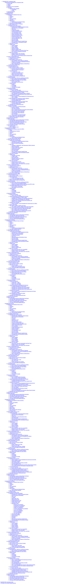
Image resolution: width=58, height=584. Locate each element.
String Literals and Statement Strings (18, 21)
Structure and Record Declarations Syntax (19, 237)
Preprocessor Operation (11, 88)
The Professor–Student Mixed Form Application (18, 216)
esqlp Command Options (16, 560)
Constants (13, 318)
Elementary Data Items (16, 155)
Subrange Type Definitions (19, 506)
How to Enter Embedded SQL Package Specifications (21, 385)
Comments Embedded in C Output (18, 92)
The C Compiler (15, 97)
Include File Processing (14, 89)
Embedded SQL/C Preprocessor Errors (16, 104)
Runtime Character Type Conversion (18, 54)
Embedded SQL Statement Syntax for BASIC (15, 400)
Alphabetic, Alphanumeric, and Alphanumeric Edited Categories (23, 145)
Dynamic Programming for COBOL (13, 173)
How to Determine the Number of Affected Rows (21, 63)
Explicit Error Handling (16, 62)
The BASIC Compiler (16, 461)
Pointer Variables (15, 47)
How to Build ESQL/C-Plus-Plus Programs (17, 115)
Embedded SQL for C (9, 13)
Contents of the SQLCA (14, 58)
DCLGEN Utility (15, 39)
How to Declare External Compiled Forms (19, 41)
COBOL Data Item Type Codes (17, 177)
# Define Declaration (15, 29)
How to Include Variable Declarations (18, 376)
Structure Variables (15, 48)
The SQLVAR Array (13, 70)
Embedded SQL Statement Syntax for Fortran (15, 220)
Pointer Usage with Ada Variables (18, 361)
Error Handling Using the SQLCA (16, 59)
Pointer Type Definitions (18, 507)
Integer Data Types (15, 319)
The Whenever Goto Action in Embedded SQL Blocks (21, 351)
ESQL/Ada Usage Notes (16, 367)
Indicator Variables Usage (16, 49)
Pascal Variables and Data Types (13, 492)
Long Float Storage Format (16, 321)
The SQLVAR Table (13, 176)
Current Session (12, 125)
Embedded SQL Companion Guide (9, 1)
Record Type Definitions (18, 510)
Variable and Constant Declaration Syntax (19, 416)
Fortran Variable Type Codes (17, 265)
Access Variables (15, 340)
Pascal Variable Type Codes (17, 545)
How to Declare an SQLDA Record (16, 175)
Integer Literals (12, 408)
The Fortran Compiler (16, 292)
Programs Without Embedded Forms (18, 99)
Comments (11, 19)
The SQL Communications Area (13, 56)
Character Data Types (16, 502)
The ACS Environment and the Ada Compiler (20, 384)
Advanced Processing (11, 76)
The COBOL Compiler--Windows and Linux (18, 205)
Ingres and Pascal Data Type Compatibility (19, 529)
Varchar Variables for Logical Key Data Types (20, 50)
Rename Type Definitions (18, 504)
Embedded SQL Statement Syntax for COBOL (15, 128)
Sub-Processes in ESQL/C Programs (16, 23)
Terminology (14, 9)
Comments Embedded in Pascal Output (19, 569)
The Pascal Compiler (15, 561)
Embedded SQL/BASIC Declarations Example (20, 419)
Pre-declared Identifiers (16, 514)
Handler (13, 84)
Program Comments (15, 107)
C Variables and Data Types (12, 24)
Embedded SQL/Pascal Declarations (16, 493)
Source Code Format (13, 204)
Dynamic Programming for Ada (13, 355)
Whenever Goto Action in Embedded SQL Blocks (21, 169)
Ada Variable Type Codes (16, 359)
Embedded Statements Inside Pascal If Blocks (20, 570)
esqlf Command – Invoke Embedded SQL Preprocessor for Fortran (24, 291)
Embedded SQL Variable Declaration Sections (20, 26)
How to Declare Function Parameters (18, 110)
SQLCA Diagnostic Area (14, 126)
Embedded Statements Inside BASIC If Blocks (20, 470)
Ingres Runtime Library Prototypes (18, 112)
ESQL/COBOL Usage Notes (17, 186)
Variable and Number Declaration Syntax (19, 323)
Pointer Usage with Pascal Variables (18, 546)
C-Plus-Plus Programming (12, 105)
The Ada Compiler (15, 387)
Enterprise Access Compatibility (13, 6)
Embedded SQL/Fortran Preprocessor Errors (17, 295)
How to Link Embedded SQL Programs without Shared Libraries (23, 390)
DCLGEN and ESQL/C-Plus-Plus (18, 111)
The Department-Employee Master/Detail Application (19, 119)
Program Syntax (15, 515)
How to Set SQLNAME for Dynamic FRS (17, 75)
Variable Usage (12, 44)
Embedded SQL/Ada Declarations (16, 314)
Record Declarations (15, 149)
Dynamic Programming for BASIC (13, 440)
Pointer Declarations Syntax (17, 34)
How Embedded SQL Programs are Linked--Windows (19, 98)
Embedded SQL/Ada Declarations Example (19, 334)
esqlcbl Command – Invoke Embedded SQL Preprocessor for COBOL (24, 203)
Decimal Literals (12, 410)
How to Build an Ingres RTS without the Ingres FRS (21, 208)
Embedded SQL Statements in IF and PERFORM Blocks (22, 198)
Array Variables (14, 46)
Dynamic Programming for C (12, 65)
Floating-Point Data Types (16, 500)
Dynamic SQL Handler (16, 87)
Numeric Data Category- (16, 148)
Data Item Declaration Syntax (17, 142)
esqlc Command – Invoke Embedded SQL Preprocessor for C (23, 96)
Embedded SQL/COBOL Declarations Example (20, 152)
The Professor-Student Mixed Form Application (18, 121)
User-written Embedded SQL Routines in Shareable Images (22, 465)
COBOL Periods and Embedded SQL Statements (20, 199)
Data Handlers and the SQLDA (17, 187)
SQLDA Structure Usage (14, 66)
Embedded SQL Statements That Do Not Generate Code (22, 200)
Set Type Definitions (17, 512)
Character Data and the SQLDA (17, 72)
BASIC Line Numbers (14, 402)
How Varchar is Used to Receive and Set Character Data (22, 55)
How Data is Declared (16, 108)
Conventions (9, 7)
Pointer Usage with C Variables (17, 74)
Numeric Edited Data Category (17, 147)
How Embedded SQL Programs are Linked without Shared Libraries (24, 464)
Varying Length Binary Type (17, 38)
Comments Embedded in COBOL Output (19, 197)
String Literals (12, 20)
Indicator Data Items (15, 146)
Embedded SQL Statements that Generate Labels (20, 288)
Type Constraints (15, 325)
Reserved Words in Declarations (17, 27)
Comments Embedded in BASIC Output (19, 469)
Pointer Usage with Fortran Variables (18, 266)
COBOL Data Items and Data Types (13, 139)
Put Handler (14, 85)
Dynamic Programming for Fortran (13, 261)
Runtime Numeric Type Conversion (18, 53)
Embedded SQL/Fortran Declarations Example (20, 241)
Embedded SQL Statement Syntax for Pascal (15, 482)
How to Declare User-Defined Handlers (19, 78)
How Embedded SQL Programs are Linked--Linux (19, 101)
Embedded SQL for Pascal (9, 481)
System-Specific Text (11, 11)
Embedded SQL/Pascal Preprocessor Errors (17, 572)
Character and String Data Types (17, 322)
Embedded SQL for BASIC (10, 399)
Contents (8, 5)
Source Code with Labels (16, 90)
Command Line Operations (14, 95)
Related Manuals (10, 12)
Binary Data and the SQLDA (17, 73)
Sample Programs (13, 83)
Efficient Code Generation (16, 201)
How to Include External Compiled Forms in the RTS (21, 210)
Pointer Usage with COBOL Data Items (17, 178)
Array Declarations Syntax (16, 33)
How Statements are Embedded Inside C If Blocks (21, 93)
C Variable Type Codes (16, 71)
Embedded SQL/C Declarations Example (19, 42)
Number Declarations (15, 327)
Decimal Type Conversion (16, 161)
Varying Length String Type (17, 37)
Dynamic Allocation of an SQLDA (18, 68)
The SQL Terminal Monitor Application (17, 122)
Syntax (13, 10)
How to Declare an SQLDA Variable (16, 67)
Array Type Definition (18, 509)
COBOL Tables (14, 156)
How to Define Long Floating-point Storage (20, 386)
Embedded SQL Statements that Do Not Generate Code (22, 94)
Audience (9, 4)
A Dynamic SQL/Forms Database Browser (17, 123)
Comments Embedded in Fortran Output (19, 286)
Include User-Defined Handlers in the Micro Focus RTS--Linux (23, 184)
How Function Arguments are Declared (19, 51)
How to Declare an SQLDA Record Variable (18, 357)
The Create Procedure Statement (15, 22)
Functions (13, 517)
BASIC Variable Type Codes (17, 444)
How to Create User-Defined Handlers (19, 114)
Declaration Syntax (15, 503)
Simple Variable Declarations (17, 324)
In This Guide (9, 3)
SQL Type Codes (15, 360)
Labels (11, 17)
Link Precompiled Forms (16, 100)
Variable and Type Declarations (15, 25)
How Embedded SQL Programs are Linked (17, 293)
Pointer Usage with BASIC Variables (18, 446)
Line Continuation (13, 18)
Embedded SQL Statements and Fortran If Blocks (21, 287)
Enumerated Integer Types (16, 36)
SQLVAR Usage (13, 443)
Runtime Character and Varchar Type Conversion (20, 163)
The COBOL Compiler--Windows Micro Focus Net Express (22, 206)
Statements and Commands (14, 8)
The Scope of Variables (14, 43)
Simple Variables (15, 45)
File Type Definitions (18, 511)
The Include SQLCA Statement (15, 57)
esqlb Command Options (16, 460)
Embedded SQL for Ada (9, 303)
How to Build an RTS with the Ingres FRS (19, 209)
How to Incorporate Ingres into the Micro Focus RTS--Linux (20, 207)
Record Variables (15, 339)
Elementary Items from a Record (17, 158)
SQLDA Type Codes (15, 445)
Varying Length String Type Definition (21, 508)
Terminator (11, 16)
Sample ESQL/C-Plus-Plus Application (17, 116)
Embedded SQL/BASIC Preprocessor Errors (18, 472)
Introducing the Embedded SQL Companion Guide (14, 2)
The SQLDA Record (13, 356)
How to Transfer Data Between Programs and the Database (22, 109)
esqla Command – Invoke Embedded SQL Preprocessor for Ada (23, 383)
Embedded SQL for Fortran (10, 219)
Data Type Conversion (14, 52)
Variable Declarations (13, 412)
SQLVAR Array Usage (14, 264)
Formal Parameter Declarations (17, 326)
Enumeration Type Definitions (19, 505)
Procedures (14, 516)
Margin (11, 15)
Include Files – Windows (16, 283)
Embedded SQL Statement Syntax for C (14, 14)
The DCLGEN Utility (16, 513)
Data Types (14, 28)
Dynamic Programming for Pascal (13, 541)
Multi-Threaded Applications (12, 124)
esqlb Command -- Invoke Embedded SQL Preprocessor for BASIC (24, 459)
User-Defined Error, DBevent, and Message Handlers (19, 77)
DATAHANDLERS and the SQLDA (18, 273)
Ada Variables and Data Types (12, 313)
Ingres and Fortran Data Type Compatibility (19, 249)
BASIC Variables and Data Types (13, 411)
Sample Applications (11, 118)
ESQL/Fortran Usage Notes (17, 272)
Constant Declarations (16, 235)
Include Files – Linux (15, 282)
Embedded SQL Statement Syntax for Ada (14, 304)
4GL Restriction (15, 113)
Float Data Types (15, 320)
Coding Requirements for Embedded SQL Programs (19, 91)
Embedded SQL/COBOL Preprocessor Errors (18, 211)
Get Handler (14, 86)
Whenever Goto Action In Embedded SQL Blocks (21, 61)
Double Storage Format (16, 501)
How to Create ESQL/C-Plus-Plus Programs (17, 106)
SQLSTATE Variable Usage (15, 64)
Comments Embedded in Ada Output (18, 380)
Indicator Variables (15, 40)
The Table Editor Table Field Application (17, 120)
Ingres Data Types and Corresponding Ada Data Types (21, 343)
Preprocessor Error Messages (12, 117)
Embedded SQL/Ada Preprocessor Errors (17, 391)
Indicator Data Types (15, 499)
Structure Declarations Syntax (17, 35)
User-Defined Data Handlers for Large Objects (18, 79)
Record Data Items (15, 157)
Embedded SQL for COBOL (10, 127)
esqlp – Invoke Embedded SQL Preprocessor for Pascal (22, 559)
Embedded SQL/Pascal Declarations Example (20, 519)
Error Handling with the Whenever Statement (20, 60)
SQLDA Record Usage (14, 174)
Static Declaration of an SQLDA (18, 69)
